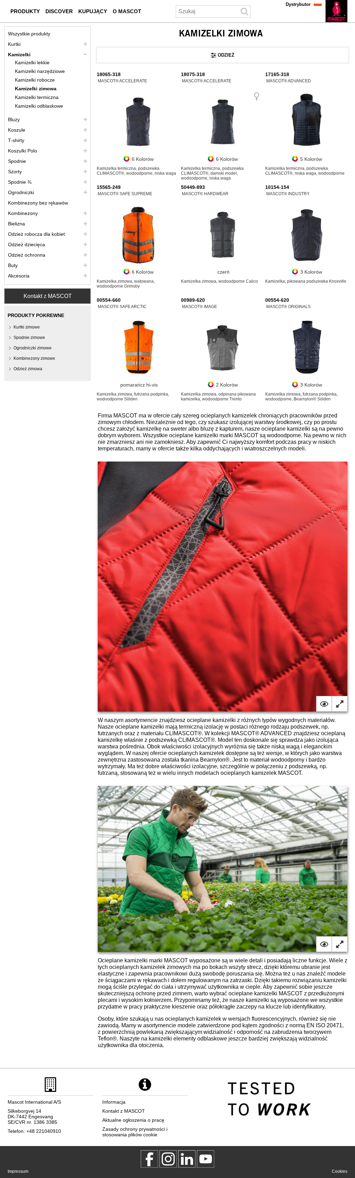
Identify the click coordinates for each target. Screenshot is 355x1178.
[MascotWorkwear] (149, 1159)
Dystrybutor (298, 4)
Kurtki (14, 44)
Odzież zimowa (28, 368)
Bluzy (14, 119)
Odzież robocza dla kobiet (36, 234)
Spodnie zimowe (29, 337)
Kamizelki (19, 54)
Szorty (15, 171)
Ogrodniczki (21, 192)
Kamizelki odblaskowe (39, 106)
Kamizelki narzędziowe (40, 71)
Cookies (339, 1171)
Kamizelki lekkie (32, 62)
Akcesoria (18, 276)
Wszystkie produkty (29, 33)
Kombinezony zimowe (34, 358)
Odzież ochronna (26, 255)
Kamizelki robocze (35, 80)
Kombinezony (23, 213)
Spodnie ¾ (20, 182)
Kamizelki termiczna (37, 97)
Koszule (16, 130)
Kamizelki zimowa (36, 88)
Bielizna (16, 223)
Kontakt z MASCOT (48, 296)
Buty (13, 265)
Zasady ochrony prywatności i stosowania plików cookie (134, 1131)
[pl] (336, 11)
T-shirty (16, 140)
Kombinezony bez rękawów (38, 203)
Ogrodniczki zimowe (33, 348)
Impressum (18, 1171)
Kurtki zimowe (27, 327)
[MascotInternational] (205, 1159)
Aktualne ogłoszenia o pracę (133, 1120)
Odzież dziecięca (26, 244)
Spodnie (17, 161)
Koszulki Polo (22, 151)
